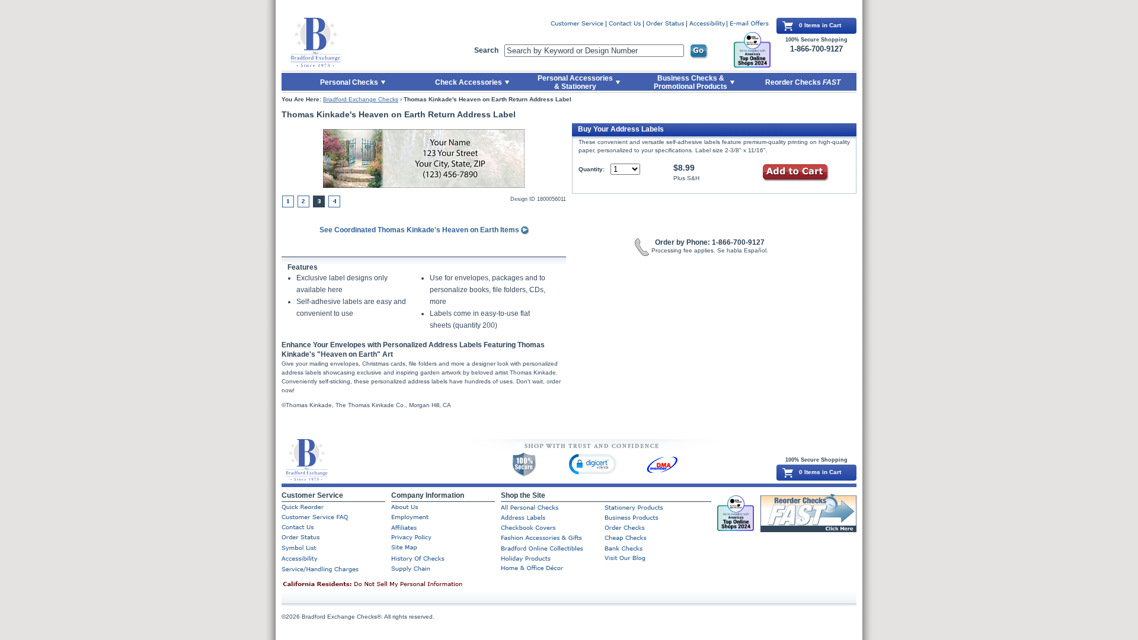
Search (486, 50)
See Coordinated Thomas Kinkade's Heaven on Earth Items (420, 230)
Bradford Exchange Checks (360, 99)
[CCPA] (391, 584)
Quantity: (591, 169)
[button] (592, 463)
